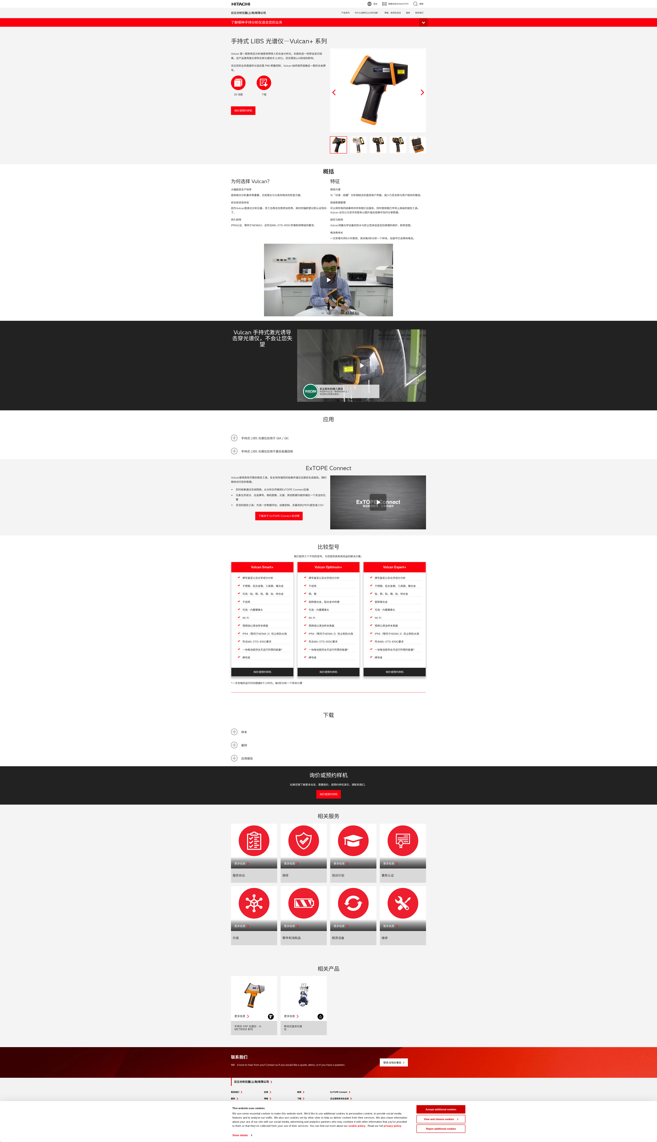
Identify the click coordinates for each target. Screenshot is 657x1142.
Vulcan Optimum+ (328, 567)
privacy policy (392, 1125)
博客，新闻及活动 (392, 12)
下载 (299, 1098)
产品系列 (345, 12)
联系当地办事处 (392, 1062)
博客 (266, 1098)
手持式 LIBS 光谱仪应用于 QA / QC (265, 438)
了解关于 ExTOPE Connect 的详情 (279, 516)
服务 (408, 12)
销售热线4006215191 (398, 4)
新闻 (299, 1092)
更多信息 (239, 863)
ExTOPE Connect (338, 1092)
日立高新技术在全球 (339, 1098)
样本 (244, 732)
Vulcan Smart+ (262, 567)
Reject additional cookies (441, 1128)
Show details (240, 1135)
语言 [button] (375, 4)
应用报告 (247, 758)
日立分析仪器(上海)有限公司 (248, 12)
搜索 (421, 4)
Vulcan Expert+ (394, 567)
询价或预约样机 (243, 110)
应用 (266, 1092)
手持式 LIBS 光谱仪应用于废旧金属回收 (267, 451)
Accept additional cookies (441, 1109)
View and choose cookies (439, 1119)
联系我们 (235, 1092)
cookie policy (357, 1125)
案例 (244, 745)
